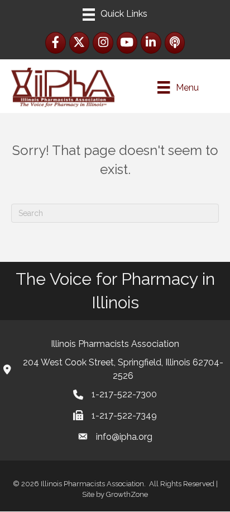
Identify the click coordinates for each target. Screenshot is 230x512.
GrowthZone (127, 494)
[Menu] (115, 14)
